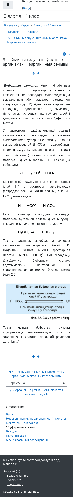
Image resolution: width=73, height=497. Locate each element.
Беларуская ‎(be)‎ (18, 475)
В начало (10, 25)
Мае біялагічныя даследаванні (27, 440)
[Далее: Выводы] (39, 73)
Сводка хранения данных (21, 491)
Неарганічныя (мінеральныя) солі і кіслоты (36, 418)
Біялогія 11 (15, 32)
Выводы (11, 431)
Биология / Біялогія (47, 25)
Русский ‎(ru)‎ (12, 471)
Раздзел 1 (33, 32)
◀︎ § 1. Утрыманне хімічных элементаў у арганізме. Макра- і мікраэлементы (37, 374)
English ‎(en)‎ (15, 484)
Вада (9, 414)
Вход (26, 8)
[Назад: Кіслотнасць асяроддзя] (34, 73)
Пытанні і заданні (18, 435)
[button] (66, 54)
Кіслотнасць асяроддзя (22, 423)
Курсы (25, 25)
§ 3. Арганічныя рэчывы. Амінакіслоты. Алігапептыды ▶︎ (37, 392)
